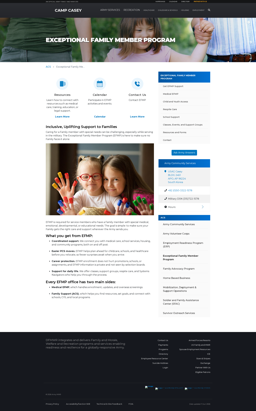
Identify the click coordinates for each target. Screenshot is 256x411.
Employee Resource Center (154, 358)
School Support (171, 117)
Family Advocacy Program (179, 268)
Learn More (62, 116)
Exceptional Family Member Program (178, 77)
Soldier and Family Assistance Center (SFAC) (181, 302)
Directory (185, 1)
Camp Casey (68, 10)
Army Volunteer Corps (176, 233)
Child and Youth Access (175, 101)
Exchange (205, 363)
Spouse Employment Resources (194, 349)
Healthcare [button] (149, 10)
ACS (48, 66)
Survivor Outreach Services (179, 313)
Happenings (160, 1)
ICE (208, 354)
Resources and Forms (174, 132)
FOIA (131, 404)
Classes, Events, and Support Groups (183, 124)
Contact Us (163, 340)
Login (165, 367)
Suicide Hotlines (160, 363)
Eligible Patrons (202, 372)
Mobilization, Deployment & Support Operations (179, 289)
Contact (167, 140)
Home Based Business (176, 278)
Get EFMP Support (173, 86)
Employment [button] (198, 10)
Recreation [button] (132, 10)
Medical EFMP (170, 94)
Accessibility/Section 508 (78, 404)
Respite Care (170, 109)
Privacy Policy (52, 404)
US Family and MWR (200, 345)
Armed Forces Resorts (199, 340)
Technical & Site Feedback (109, 404)
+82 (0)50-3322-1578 (180, 190)
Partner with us (200, 1)
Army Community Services (179, 224)
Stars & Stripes (203, 358)
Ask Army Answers (184, 152)
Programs (163, 349)
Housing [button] (185, 10)
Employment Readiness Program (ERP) (183, 245)
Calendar (173, 1)
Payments (163, 345)
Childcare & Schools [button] (167, 10)
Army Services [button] (110, 10)
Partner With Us (202, 367)
